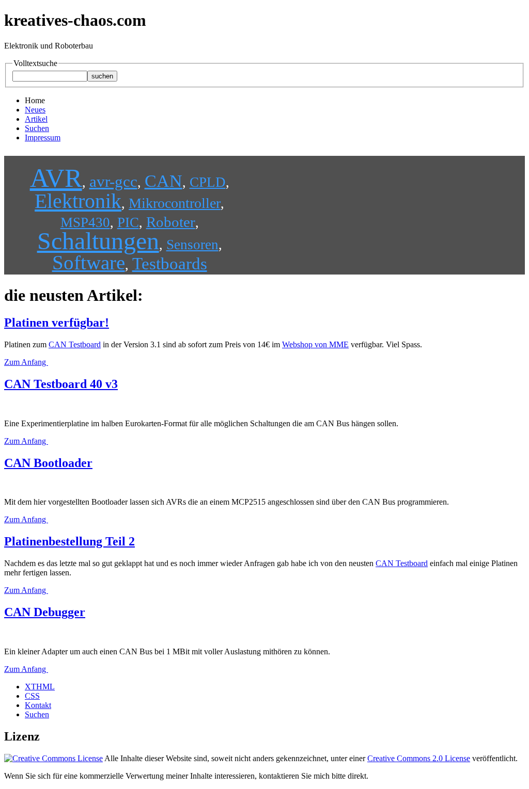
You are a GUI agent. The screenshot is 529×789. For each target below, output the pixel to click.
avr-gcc (113, 181)
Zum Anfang (26, 362)
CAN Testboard (75, 344)
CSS (32, 695)
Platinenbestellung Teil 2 (69, 541)
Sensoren (192, 244)
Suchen (37, 128)
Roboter (170, 222)
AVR (56, 177)
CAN (163, 180)
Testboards (169, 263)
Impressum (42, 137)
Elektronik (78, 201)
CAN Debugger (44, 612)
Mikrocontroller (175, 203)
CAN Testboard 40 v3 (61, 384)
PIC (128, 222)
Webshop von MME (315, 344)
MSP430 (85, 222)
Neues (35, 109)
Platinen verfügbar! (56, 322)
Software (88, 262)
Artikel (36, 119)
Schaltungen (98, 241)
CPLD (208, 182)
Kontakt (38, 705)
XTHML (40, 686)
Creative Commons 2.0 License (418, 758)
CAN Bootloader (48, 463)
